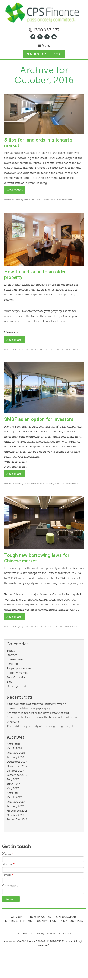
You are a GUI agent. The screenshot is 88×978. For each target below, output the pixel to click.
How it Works (40, 916)
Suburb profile (16, 677)
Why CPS (16, 916)
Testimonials (72, 921)
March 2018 (14, 748)
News (27, 921)
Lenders (11, 921)
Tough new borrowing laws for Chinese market (36, 558)
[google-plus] (40, 37)
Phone (8, 864)
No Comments (65, 199)
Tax (9, 681)
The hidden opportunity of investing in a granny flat (41, 726)
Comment (10, 886)
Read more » (14, 190)
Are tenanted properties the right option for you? (38, 712)
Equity (11, 650)
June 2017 (13, 784)
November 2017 (17, 766)
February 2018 (16, 752)
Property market (23, 199)
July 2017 (13, 779)
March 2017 (14, 797)
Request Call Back (43, 54)
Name (8, 854)
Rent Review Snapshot (62, 158)
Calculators (67, 916)
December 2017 (17, 761)
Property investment (25, 349)
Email (7, 875)
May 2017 (13, 788)
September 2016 (17, 819)
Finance (12, 655)
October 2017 (15, 770)
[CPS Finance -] (44, 13)
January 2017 (15, 806)
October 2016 (15, 815)
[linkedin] (47, 37)
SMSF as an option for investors (38, 419)
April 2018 (13, 743)
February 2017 (16, 801)
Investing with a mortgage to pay (28, 708)
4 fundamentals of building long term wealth (36, 703)
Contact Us (46, 921)
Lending (12, 663)
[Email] (54, 37)
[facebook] (33, 37)
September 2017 (17, 775)
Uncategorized (16, 686)
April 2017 (13, 793)
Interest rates (15, 659)
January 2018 (15, 757)
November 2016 (17, 810)
